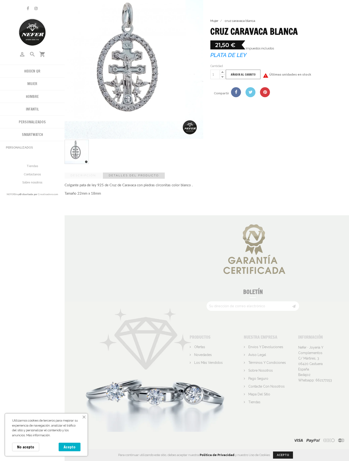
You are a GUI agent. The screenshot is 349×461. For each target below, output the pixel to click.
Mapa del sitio (258, 394)
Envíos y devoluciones (265, 347)
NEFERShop (13, 194)
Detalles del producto (134, 175)
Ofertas (199, 347)
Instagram (36, 8)
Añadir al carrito (243, 74)
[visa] (298, 440)
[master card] (313, 440)
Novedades (202, 355)
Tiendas (32, 166)
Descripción (83, 175)
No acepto (25, 447)
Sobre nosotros (32, 182)
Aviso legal (256, 355)
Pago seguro (257, 378)
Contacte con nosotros (266, 386)
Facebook (28, 8)
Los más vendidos (208, 363)
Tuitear (250, 92)
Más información (38, 435)
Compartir (236, 92)
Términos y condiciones (266, 363)
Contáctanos (32, 174)
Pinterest (265, 92)
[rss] (341, 440)
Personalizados (19, 147)
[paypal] (329, 440)
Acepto (69, 447)
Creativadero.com (48, 194)
